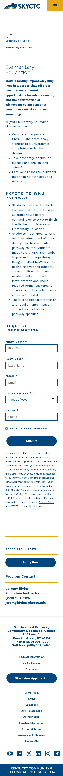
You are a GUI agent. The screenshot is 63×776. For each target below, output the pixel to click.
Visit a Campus (31, 663)
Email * (11, 376)
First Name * (16, 342)
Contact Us (31, 741)
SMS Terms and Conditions (25, 506)
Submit (31, 441)
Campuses (31, 704)
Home (8, 34)
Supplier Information (31, 722)
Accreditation (31, 716)
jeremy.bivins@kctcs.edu (25, 603)
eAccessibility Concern (31, 735)
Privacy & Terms (31, 729)
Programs (31, 669)
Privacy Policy (46, 502)
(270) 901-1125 (17, 598)
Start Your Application (31, 678)
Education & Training (17, 40)
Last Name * (15, 359)
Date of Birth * (18, 393)
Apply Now (31, 562)
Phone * (12, 410)
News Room (31, 692)
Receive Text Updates (28, 428)
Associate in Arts (20, 549)
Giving (31, 698)
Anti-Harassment (31, 710)
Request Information (31, 656)
